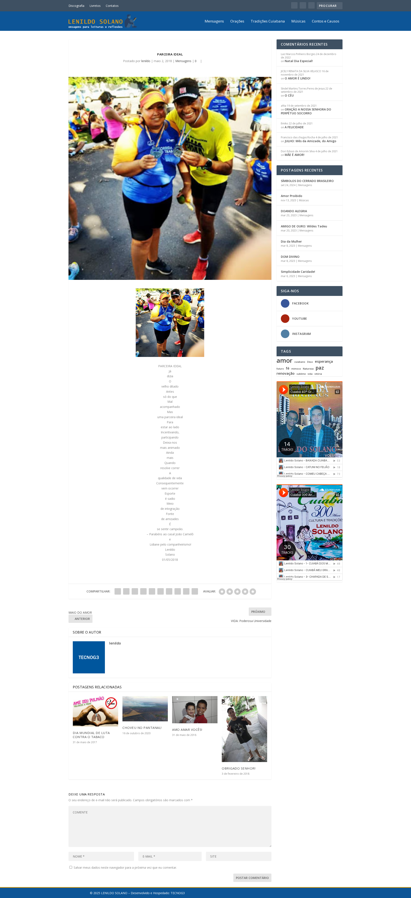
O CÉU (289, 95)
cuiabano (299, 362)
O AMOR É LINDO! (297, 78)
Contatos (112, 6)
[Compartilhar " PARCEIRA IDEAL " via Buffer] (169, 591)
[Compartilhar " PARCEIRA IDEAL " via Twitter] (126, 591)
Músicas (298, 21)
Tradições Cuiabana (268, 21)
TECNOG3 (178, 893)
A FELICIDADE (294, 127)
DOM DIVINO (290, 257)
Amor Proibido (291, 196)
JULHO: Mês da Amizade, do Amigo (310, 141)
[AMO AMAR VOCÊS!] (194, 709)
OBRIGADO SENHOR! (238, 768)
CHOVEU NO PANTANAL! (142, 727)
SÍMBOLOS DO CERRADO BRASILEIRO (307, 181)
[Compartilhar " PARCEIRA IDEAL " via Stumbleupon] (177, 591)
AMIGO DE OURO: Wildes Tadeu (304, 226)
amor (284, 360)
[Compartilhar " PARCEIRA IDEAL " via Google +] (135, 591)
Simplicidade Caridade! (298, 272)
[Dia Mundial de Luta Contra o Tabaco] (95, 711)
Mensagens (214, 21)
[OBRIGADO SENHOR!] (244, 729)
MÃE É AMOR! (294, 155)
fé (287, 368)
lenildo (145, 61)
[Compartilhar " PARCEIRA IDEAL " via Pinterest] (152, 591)
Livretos (95, 6)
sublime (301, 374)
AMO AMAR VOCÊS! (187, 729)
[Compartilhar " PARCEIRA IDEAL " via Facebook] (117, 591)
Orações (237, 21)
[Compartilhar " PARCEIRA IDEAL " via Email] (186, 591)
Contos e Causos (325, 21)
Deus (310, 362)
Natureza (308, 368)
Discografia (76, 6)
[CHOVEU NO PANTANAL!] (145, 709)
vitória (318, 374)
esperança (324, 361)
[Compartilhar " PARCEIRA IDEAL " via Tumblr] (143, 591)
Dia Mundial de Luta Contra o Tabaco (91, 735)
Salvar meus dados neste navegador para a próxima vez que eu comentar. (125, 867)
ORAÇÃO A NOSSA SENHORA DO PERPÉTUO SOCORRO (306, 111)
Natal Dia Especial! (299, 61)
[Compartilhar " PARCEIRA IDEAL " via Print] (195, 591)
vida (310, 374)
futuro (280, 368)
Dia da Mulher (291, 241)
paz (320, 367)
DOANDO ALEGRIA (294, 211)
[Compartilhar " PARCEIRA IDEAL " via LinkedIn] (160, 591)
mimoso (296, 368)
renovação (286, 373)
